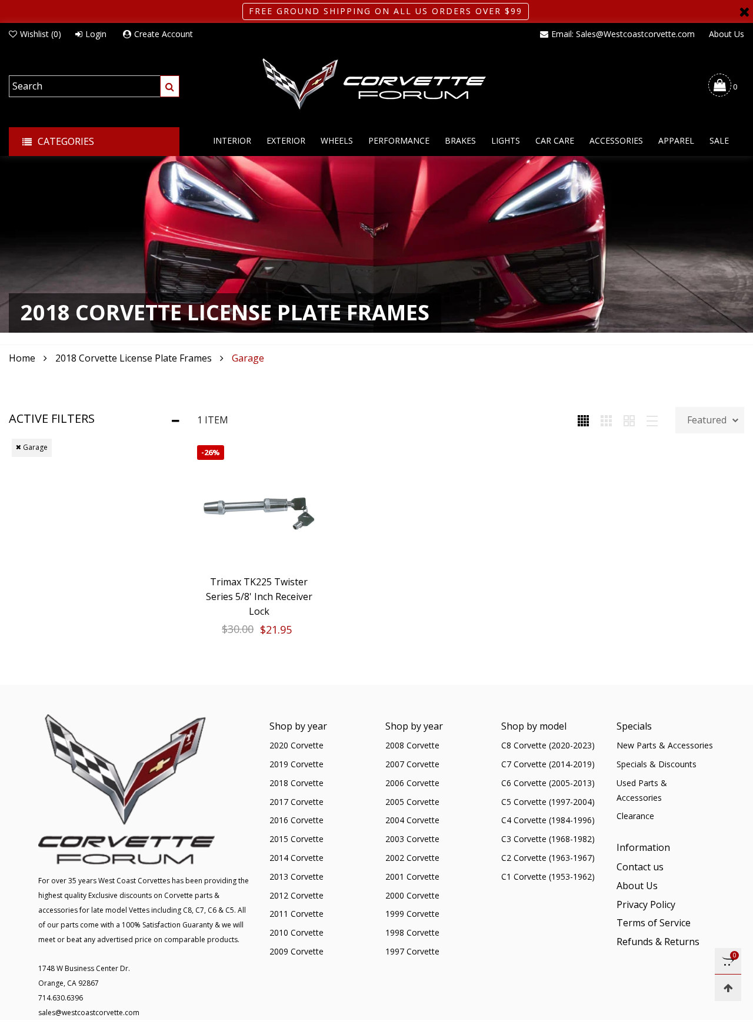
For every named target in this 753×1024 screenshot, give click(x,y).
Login (95, 33)
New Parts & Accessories (665, 745)
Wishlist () (40, 33)
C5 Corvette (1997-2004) (548, 801)
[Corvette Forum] (376, 85)
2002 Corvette (412, 857)
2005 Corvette (412, 801)
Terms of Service (654, 922)
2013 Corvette (296, 876)
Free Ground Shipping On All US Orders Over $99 (385, 10)
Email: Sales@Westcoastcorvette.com (623, 33)
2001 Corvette (412, 876)
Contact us (640, 866)
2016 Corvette (296, 820)
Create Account (163, 33)
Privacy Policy (646, 904)
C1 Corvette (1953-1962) (548, 876)
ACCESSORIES (616, 140)
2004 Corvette (412, 820)
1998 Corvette (412, 932)
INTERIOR (232, 140)
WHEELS (337, 140)
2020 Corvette (296, 745)
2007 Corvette (412, 764)
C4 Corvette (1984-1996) (548, 820)
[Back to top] (728, 988)
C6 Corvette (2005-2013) (548, 782)
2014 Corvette (296, 857)
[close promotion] (744, 11)
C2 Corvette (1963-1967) (548, 857)
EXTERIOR (285, 140)
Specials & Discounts (657, 764)
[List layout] (652, 419)
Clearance (635, 815)
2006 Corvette (412, 782)
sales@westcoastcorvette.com (88, 1013)
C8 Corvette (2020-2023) (548, 745)
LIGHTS (505, 140)
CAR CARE (554, 140)
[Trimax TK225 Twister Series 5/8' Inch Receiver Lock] (259, 507)
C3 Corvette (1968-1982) (548, 838)
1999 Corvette (412, 913)
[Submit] (169, 86)
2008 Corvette (412, 745)
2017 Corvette (296, 801)
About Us (726, 33)
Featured (707, 419)
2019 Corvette (296, 764)
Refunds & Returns (658, 941)
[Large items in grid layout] (606, 419)
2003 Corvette (412, 838)
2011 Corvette (296, 913)
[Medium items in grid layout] (583, 419)
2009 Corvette (296, 951)
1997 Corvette (412, 951)
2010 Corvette (296, 932)
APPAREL (676, 140)
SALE (719, 140)
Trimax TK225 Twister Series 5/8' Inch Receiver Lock (259, 596)
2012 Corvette (296, 895)
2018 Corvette (296, 782)
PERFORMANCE (398, 140)
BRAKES (460, 140)
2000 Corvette (412, 895)
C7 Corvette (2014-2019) (548, 764)
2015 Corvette (296, 838)
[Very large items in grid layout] (629, 419)
